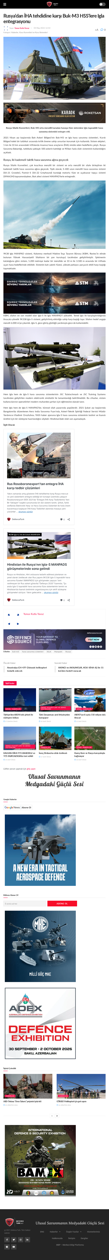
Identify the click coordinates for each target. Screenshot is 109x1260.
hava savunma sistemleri (33, 651)
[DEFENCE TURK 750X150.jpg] (54, 282)
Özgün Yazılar (72, 1232)
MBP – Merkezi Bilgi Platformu (70, 1245)
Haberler (14, 32)
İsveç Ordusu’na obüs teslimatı (53, 752)
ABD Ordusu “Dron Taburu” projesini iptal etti (22, 1101)
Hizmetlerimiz (93, 1232)
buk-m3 (15, 651)
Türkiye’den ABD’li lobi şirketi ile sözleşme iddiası (18, 716)
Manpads (58, 651)
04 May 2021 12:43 (42, 28)
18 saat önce (81, 760)
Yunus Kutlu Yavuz (21, 28)
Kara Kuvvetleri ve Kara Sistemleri (33, 32)
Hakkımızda (57, 1238)
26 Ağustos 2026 (64, 1105)
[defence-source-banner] (54, 639)
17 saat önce (45, 757)
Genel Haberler (13, 709)
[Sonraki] (57, 1116)
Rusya (68, 651)
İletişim (71, 1238)
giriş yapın (31, 768)
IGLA (49, 651)
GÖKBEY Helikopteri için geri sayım (71, 1101)
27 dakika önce (11, 721)
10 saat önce (45, 721)
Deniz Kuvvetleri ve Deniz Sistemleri (53, 708)
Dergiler (84, 1238)
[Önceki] (52, 1116)
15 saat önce (10, 760)
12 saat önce (81, 721)
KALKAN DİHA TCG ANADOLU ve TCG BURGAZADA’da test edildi (19, 754)
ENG (42, 1232)
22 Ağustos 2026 (11, 1105)
